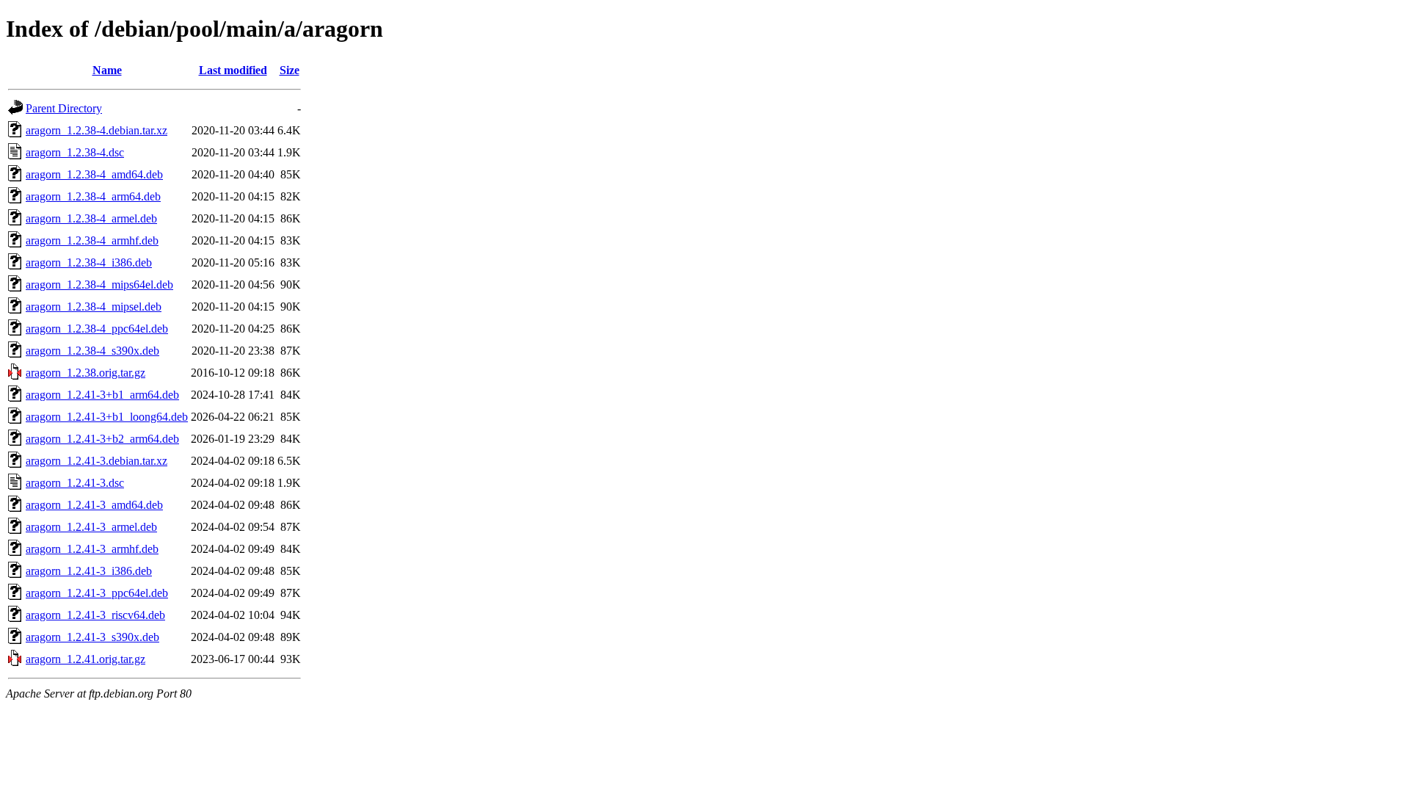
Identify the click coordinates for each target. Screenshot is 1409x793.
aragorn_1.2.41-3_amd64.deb (94, 505)
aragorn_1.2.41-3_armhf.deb (92, 549)
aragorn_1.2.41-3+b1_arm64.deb (102, 394)
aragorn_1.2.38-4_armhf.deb (92, 240)
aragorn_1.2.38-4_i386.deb (89, 262)
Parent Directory (64, 108)
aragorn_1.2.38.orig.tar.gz (85, 372)
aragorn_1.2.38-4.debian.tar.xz (96, 130)
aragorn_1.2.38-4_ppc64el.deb (97, 328)
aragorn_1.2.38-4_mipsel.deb (93, 306)
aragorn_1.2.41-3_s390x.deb (92, 637)
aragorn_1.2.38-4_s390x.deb (92, 350)
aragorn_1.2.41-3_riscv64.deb (95, 615)
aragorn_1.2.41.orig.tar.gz (85, 659)
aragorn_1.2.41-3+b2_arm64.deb (102, 438)
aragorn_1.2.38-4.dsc (75, 152)
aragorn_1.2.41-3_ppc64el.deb (97, 593)
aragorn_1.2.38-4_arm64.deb (93, 196)
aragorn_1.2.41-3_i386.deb (89, 571)
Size (289, 70)
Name (107, 70)
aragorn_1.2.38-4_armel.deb (91, 218)
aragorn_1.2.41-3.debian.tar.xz (96, 461)
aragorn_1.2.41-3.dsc (75, 483)
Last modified (233, 70)
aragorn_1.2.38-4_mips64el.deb (99, 284)
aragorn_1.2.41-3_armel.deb (91, 527)
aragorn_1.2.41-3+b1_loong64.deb (107, 416)
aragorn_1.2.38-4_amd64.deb (94, 174)
